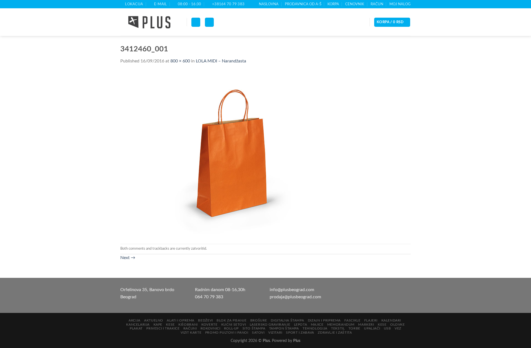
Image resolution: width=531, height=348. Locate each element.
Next (127, 257)
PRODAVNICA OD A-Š (303, 4)
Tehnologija (315, 328)
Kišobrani (188, 324)
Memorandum (341, 324)
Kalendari (391, 320)
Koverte (209, 324)
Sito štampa (254, 328)
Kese (170, 324)
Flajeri (371, 320)
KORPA (333, 4)
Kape (157, 324)
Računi (190, 328)
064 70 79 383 (209, 297)
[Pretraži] (209, 22)
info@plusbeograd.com (292, 290)
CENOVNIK (354, 4)
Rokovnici (210, 328)
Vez (398, 328)
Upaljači (372, 328)
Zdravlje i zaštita (335, 332)
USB (387, 328)
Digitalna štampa (287, 320)
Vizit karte (191, 332)
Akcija (134, 320)
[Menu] (195, 22)
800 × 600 (180, 61)
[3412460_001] (231, 154)
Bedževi (205, 320)
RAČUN (377, 4)
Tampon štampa (284, 328)
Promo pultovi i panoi (226, 332)
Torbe (354, 328)
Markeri (366, 324)
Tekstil (338, 328)
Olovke (397, 324)
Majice (317, 324)
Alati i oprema (180, 320)
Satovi (258, 332)
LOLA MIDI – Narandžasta (221, 61)
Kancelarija (138, 324)
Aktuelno (153, 320)
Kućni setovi (233, 324)
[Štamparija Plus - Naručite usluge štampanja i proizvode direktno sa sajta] (149, 22)
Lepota (300, 324)
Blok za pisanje (231, 320)
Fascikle (352, 320)
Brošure (258, 320)
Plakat (136, 328)
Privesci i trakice (162, 328)
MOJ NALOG (400, 4)
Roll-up (231, 328)
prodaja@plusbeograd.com (295, 297)
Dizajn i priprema (324, 320)
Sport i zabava (300, 332)
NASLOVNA (268, 4)
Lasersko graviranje (270, 324)
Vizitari (275, 332)
